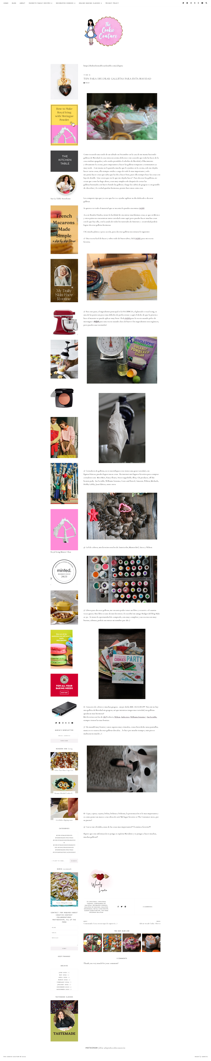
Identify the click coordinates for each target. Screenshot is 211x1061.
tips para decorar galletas (98, 911)
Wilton (117, 717)
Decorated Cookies (65, 3)
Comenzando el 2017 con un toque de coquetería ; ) (100, 922)
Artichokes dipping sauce (64, 820)
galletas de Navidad (92, 907)
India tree (125, 717)
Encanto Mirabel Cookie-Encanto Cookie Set (65, 793)
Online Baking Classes (89, 3)
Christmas (93, 902)
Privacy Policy (112, 3)
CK (104, 717)
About (22, 3)
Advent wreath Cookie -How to (149, 922)
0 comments (147, 907)
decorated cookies (100, 905)
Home (6, 3)
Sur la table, (152, 717)
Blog (14, 3)
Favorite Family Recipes (40, 3)
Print (87, 83)
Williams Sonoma (137, 717)
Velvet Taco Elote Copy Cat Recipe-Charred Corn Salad (65, 770)
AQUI (141, 208)
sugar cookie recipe (92, 910)
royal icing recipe (101, 909)
